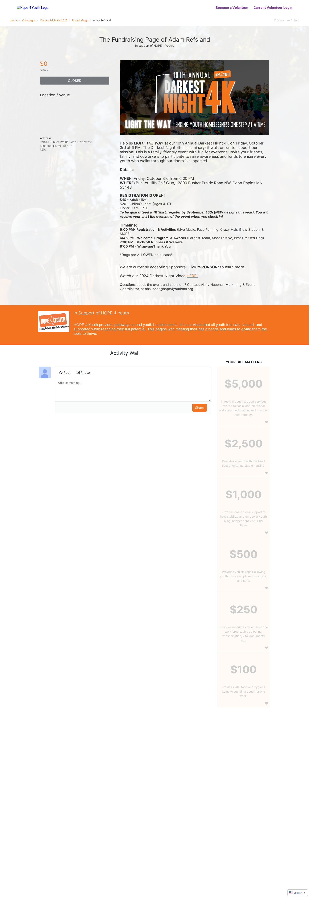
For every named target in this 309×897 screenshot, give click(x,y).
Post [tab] (67, 372)
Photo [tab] (85, 372)
